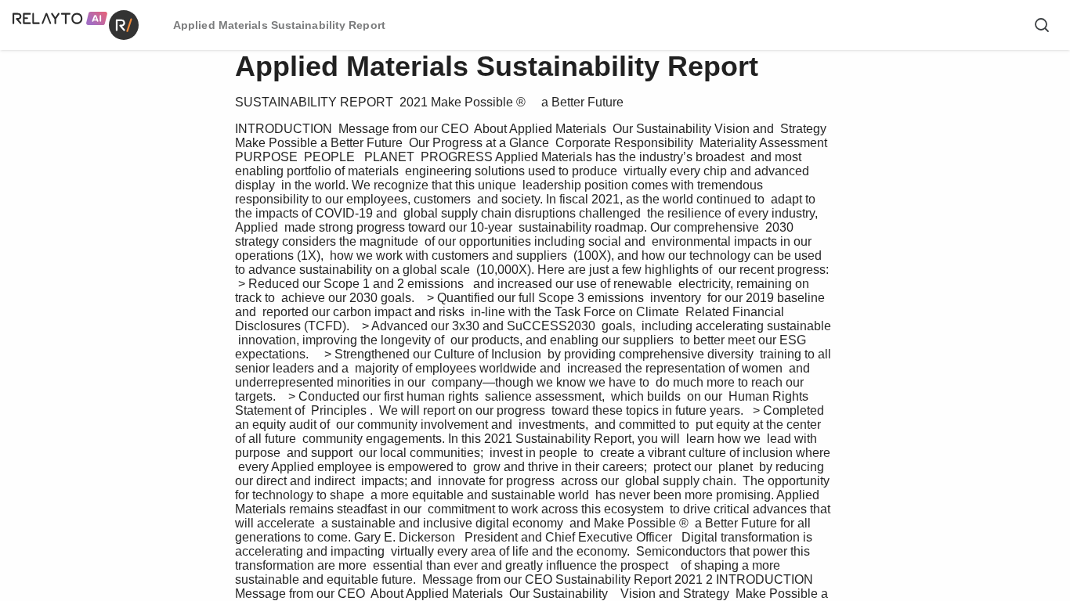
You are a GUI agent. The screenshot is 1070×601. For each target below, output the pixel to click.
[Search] (1041, 25)
